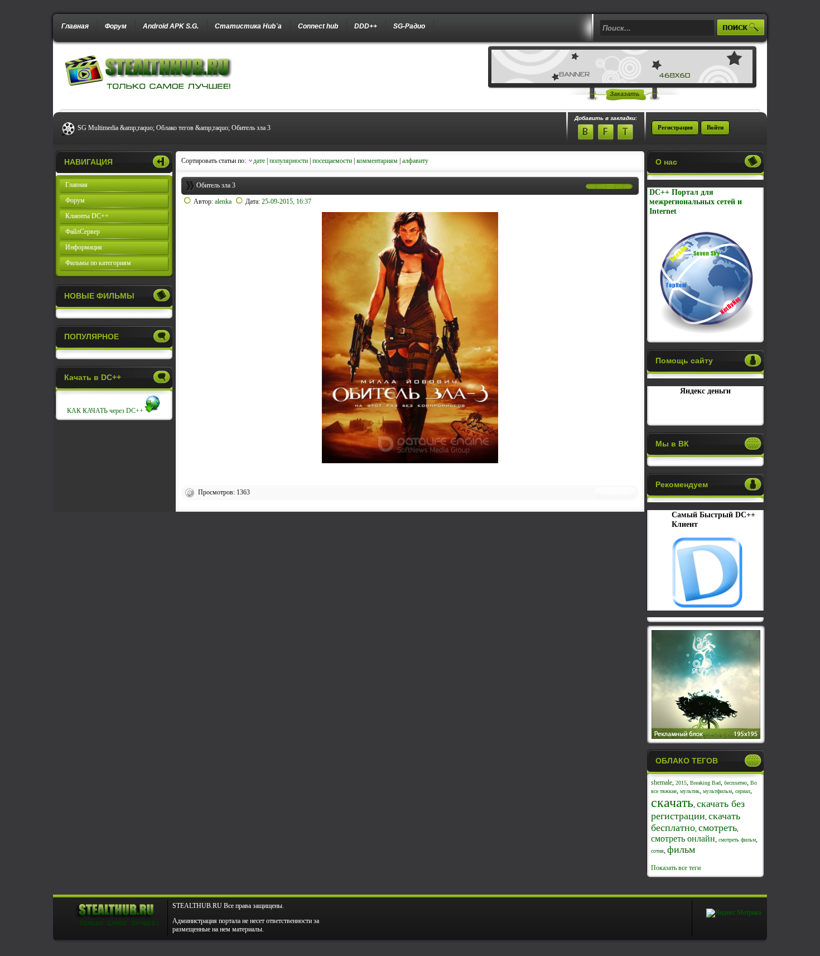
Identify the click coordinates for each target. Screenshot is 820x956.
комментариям (377, 161)
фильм (681, 849)
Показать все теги (676, 868)
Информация (83, 247)
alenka (223, 201)
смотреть (717, 827)
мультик (690, 791)
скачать (672, 802)
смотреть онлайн (683, 838)
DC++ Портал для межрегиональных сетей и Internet (695, 201)
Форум (116, 26)
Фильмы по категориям (98, 263)
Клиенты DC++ (87, 216)
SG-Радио (409, 26)
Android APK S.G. (171, 26)
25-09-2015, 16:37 (286, 201)
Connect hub (318, 26)
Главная (75, 26)
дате (259, 161)
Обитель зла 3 (215, 185)
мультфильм (717, 791)
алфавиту (415, 161)
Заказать (625, 93)
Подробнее (615, 492)
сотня (657, 851)
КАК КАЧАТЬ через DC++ (105, 411)
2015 (681, 783)
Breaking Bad (705, 783)
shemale (661, 782)
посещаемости (332, 161)
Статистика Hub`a (248, 26)
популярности (288, 161)
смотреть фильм (737, 840)
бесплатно (735, 783)
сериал (742, 791)
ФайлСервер (82, 232)
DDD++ (365, 26)
